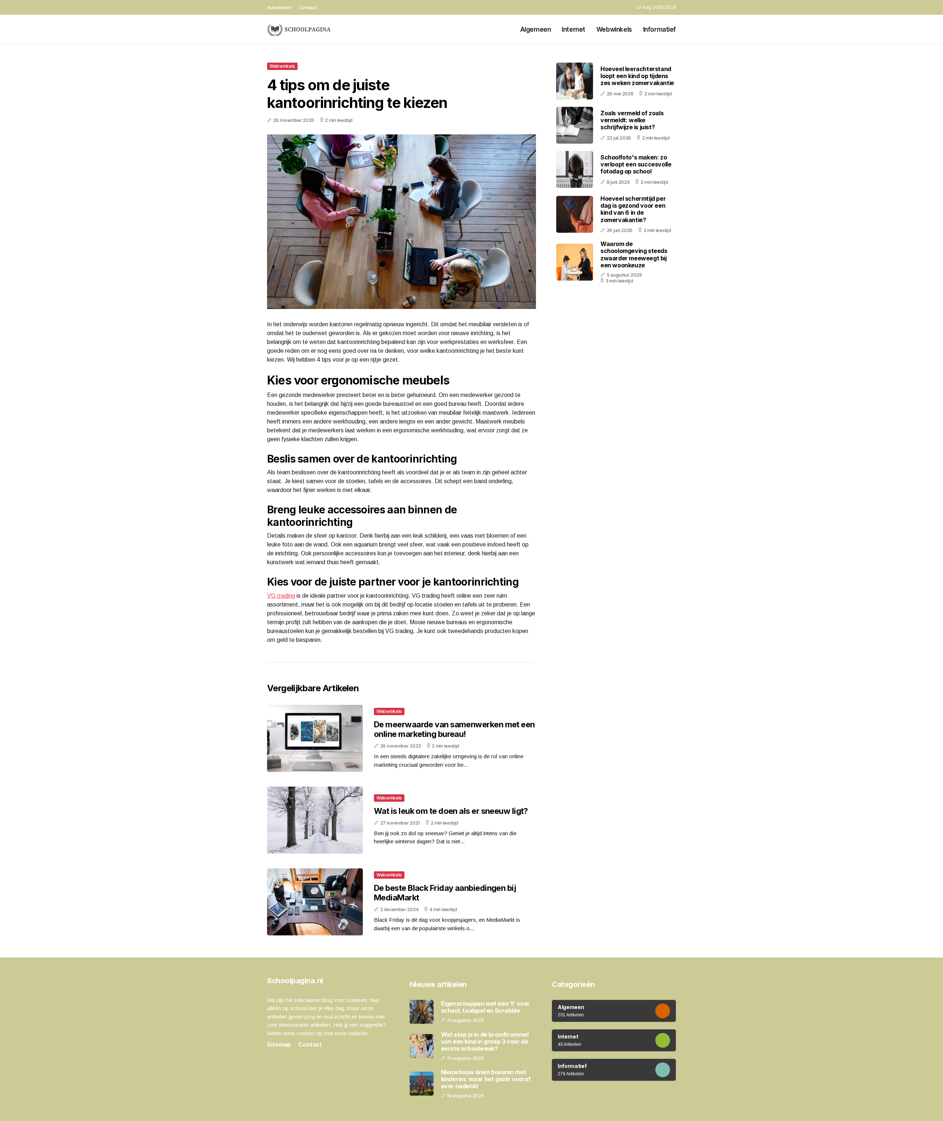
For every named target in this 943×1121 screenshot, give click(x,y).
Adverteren (279, 7)
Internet (573, 29)
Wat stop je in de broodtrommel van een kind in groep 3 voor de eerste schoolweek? (485, 1041)
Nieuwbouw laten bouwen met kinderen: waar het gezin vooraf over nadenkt (486, 1079)
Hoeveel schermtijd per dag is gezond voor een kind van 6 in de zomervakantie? (633, 209)
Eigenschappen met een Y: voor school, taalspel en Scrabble (485, 1007)
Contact (308, 7)
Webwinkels (614, 29)
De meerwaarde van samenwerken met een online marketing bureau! (454, 729)
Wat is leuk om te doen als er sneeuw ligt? (451, 811)
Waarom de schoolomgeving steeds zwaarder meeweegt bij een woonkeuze (633, 254)
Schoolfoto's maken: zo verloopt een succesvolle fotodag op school (635, 164)
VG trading (281, 596)
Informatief (659, 29)
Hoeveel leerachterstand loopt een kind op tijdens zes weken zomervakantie (637, 76)
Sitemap (279, 1044)
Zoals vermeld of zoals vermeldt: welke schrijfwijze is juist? (631, 120)
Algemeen (535, 29)
